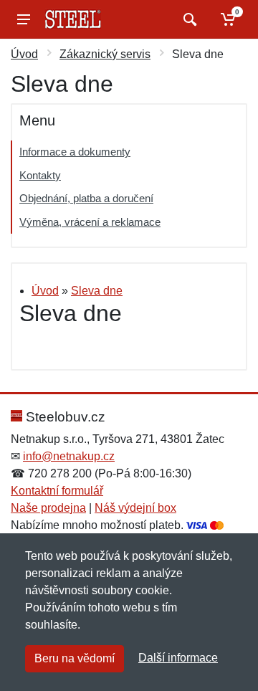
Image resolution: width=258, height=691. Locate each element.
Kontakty (40, 175)
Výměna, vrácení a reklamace (90, 222)
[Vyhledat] (188, 19)
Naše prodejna (48, 508)
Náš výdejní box (135, 508)
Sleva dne (97, 291)
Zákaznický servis (104, 54)
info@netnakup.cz (69, 456)
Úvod (24, 54)
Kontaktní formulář (57, 491)
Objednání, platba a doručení (86, 198)
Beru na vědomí (74, 658)
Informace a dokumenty (74, 152)
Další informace (178, 658)
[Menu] (24, 19)
